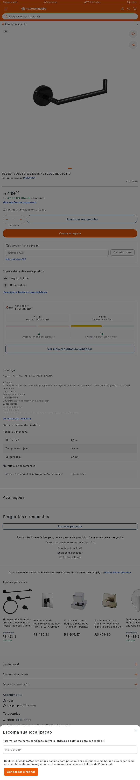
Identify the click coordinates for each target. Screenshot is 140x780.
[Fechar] (136, 730)
